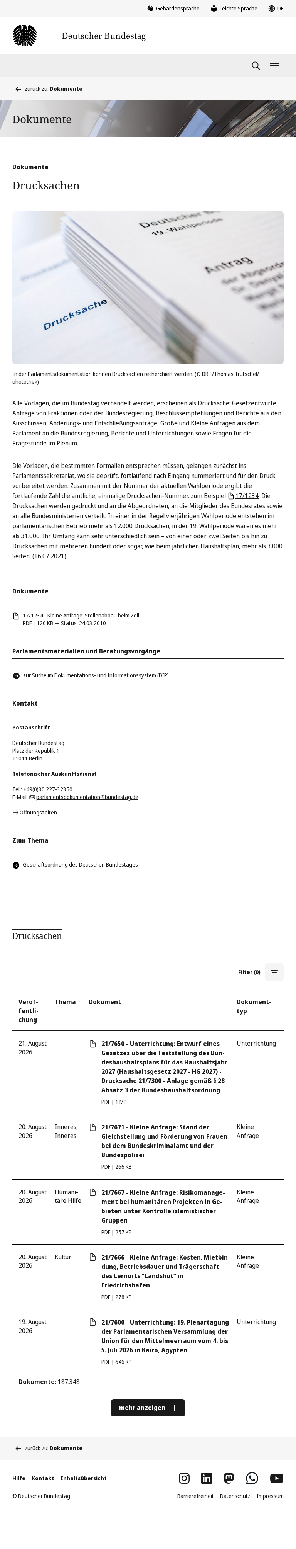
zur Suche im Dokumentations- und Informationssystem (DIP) (96, 675)
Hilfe (18, 1478)
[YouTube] (277, 1478)
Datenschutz (235, 1496)
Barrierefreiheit (195, 1496)
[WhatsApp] (252, 1478)
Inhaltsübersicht (84, 1478)
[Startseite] (79, 35)
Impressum (270, 1496)
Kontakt (43, 1478)
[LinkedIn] (206, 1478)
